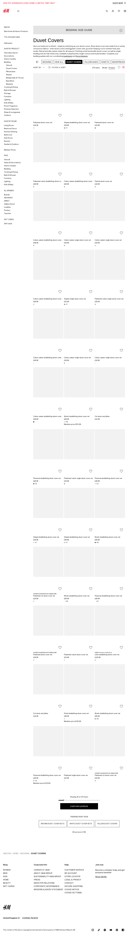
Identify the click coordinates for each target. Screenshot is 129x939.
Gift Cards (8, 224)
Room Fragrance (11, 106)
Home (15, 853)
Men (5, 873)
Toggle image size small (123, 67)
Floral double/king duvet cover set (76, 713)
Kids (5, 876)
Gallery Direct (9, 204)
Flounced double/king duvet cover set (47, 478)
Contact (69, 883)
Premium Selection (11, 109)
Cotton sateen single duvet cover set (77, 240)
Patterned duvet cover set (42, 122)
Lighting (7, 100)
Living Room (9, 125)
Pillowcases (10, 71)
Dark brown (33, 483)
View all (9, 65)
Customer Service (74, 870)
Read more (101, 877)
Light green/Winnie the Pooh (33, 601)
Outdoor (7, 115)
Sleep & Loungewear (12, 112)
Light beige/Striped (33, 542)
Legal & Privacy (72, 880)
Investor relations (44, 883)
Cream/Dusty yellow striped (33, 245)
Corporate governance (46, 886)
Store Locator (72, 876)
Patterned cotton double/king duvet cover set (49, 181)
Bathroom (8, 135)
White (95, 421)
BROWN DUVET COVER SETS (52, 824)
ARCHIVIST (8, 198)
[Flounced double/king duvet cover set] (48, 451)
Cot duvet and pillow (102, 416)
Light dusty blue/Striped (64, 542)
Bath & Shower (10, 90)
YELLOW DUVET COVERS (107, 824)
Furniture (7, 96)
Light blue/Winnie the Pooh (95, 780)
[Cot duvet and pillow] (110, 389)
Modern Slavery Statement (48, 889)
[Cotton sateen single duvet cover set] (79, 213)
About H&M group (43, 873)
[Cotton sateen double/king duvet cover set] (79, 154)
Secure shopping (73, 886)
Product (112, 68)
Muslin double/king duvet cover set (76, 416)
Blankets (9, 84)
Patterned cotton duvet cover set (76, 655)
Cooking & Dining (11, 87)
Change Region (30, 918)
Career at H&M (42, 870)
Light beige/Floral (64, 718)
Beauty (7, 883)
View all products (11, 53)
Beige (95, 660)
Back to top (126, 470)
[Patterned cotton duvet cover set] (79, 628)
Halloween (8, 43)
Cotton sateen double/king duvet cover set (79, 181)
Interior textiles (10, 59)
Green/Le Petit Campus (95, 127)
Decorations (9, 56)
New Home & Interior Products (16, 31)
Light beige (64, 421)
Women (6, 870)
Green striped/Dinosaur (64, 483)
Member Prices (10, 150)
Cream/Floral (33, 186)
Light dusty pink (33, 780)
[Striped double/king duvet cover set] (79, 96)
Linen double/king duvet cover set (107, 655)
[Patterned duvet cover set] (48, 96)
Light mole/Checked (95, 245)
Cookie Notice (71, 889)
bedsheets (68, 56)
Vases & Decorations (12, 163)
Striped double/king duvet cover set (77, 122)
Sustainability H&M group (47, 876)
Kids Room (8, 138)
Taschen (7, 213)
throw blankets (82, 56)
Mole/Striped (64, 127)
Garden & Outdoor (11, 144)
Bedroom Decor (10, 128)
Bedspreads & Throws (15, 78)
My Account (70, 873)
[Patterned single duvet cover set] (79, 748)
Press (37, 880)
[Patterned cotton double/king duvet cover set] (48, 154)
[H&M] (6, 11)
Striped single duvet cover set (75, 299)
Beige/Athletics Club (95, 186)
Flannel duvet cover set (103, 181)
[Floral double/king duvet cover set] (79, 686)
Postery (7, 210)
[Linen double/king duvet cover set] (110, 628)
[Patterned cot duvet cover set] (48, 569)
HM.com (7, 853)
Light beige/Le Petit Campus (33, 127)
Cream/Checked (33, 363)
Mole (95, 718)
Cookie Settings (73, 893)
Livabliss (7, 207)
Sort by (37, 67)
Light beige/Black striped (33, 421)
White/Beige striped (64, 186)
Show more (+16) (79, 832)
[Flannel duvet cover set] (110, 154)
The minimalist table (12, 37)
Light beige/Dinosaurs (64, 780)
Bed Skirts (10, 81)
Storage (7, 93)
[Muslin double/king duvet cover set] (79, 389)
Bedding (7, 62)
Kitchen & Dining (10, 132)
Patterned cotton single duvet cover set (109, 299)
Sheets (9, 75)
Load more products (79, 806)
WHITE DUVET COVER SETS (81, 824)
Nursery (7, 141)
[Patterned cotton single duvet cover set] (110, 272)
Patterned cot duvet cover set (44, 596)
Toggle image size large (119, 67)
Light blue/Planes (64, 660)
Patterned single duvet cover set (76, 775)
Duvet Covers (11, 68)
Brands (7, 195)
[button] (64, 3)
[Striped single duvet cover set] (79, 272)
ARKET (7, 201)
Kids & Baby (8, 103)
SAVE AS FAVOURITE (60, 115)
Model (104, 68)
